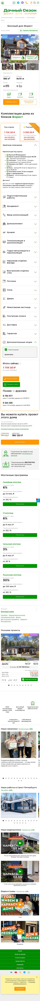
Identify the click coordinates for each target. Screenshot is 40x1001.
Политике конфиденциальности (24, 982)
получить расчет (31, 679)
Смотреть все (28, 830)
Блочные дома (31, 17)
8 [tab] (28, 685)
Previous (4, 49)
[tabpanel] (20, 657)
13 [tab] (37, 778)
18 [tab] (26, 823)
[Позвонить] (26, 2)
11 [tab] (31, 778)
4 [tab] (17, 685)
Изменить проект (30, 57)
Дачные (18, 617)
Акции (20, 951)
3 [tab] (14, 685)
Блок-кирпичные (6, 621)
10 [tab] (28, 778)
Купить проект (12, 378)
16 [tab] (20, 823)
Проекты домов (20, 954)
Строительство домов (7, 17)
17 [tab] (23, 823)
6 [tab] (23, 685)
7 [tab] (26, 685)
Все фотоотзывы (26, 729)
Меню (38, 3)
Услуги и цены (20, 957)
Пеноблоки (4, 615)
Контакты (20, 968)
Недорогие (23, 619)
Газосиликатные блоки (8, 617)
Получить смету (11, 102)
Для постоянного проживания (10, 619)
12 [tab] (34, 778)
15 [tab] (21, 781)
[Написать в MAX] (22, 2)
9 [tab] (31, 685)
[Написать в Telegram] (18, 2)
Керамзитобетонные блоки (17, 615)
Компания (20, 964)
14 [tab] (19, 781)
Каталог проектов (19, 17)
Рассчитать (20, 504)
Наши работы (20, 961)
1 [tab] (9, 685)
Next (36, 49)
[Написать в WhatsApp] (14, 2)
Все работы (6, 790)
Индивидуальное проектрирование (15, 429)
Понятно (20, 988)
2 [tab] (12, 685)
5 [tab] (20, 685)
